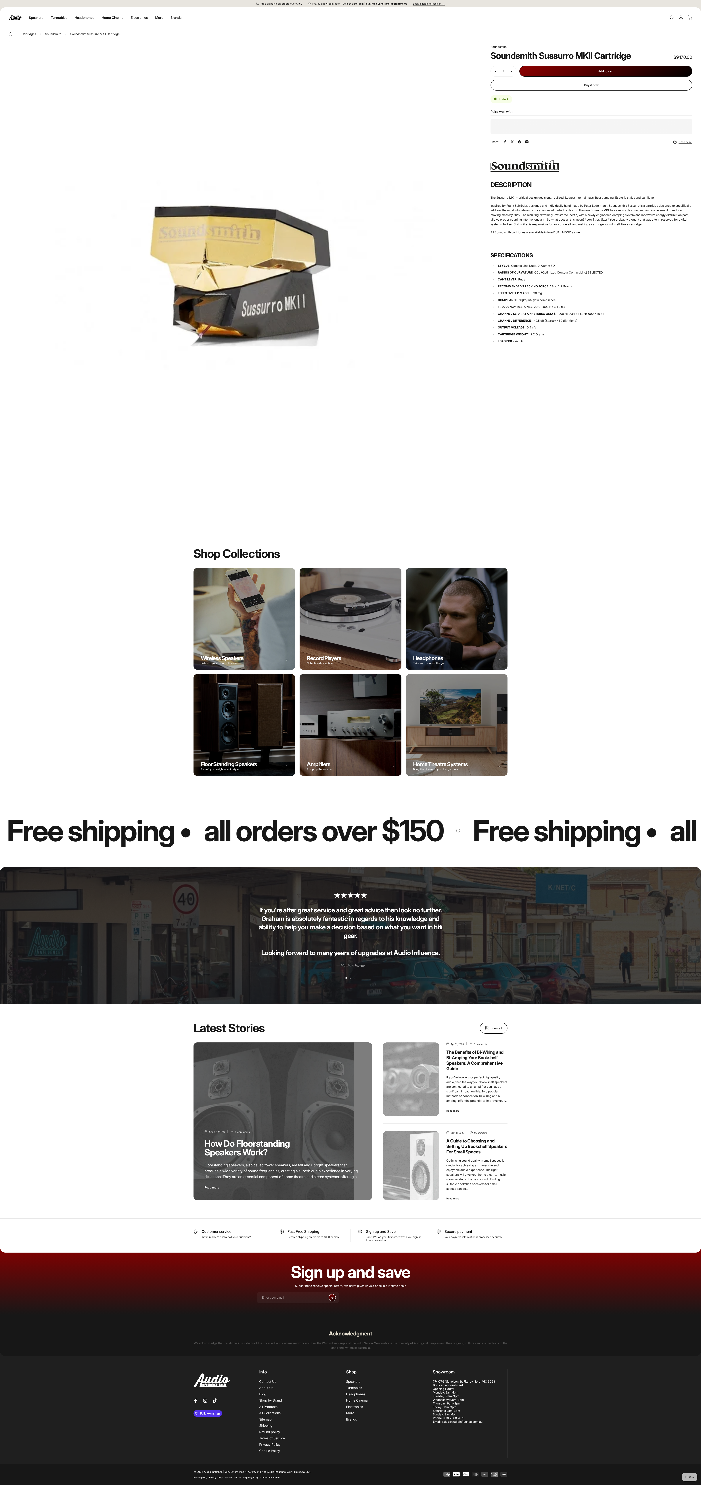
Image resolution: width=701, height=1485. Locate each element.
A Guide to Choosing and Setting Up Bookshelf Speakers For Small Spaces (476, 1146)
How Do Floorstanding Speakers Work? (247, 1148)
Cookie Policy (269, 1451)
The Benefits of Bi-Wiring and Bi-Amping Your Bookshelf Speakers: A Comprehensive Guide (475, 1060)
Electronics (354, 1407)
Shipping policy (250, 1477)
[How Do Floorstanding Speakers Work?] (283, 1121)
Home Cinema (357, 1400)
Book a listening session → (429, 3)
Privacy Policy (270, 1444)
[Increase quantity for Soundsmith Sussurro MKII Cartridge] (512, 71)
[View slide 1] (346, 978)
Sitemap (265, 1419)
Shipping (265, 1425)
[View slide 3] (355, 978)
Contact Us (267, 1381)
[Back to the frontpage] (10, 34)
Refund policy (269, 1432)
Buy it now (591, 85)
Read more (211, 1187)
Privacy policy (216, 1477)
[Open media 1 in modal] (244, 275)
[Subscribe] (332, 1297)
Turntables (354, 1388)
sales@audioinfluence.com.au (462, 1421)
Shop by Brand (270, 1400)
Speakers (353, 1381)
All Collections (270, 1413)
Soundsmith (499, 47)
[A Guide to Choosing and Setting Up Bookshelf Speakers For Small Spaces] (411, 1165)
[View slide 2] (350, 978)
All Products (268, 1407)
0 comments (242, 1132)
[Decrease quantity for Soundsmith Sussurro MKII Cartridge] (495, 71)
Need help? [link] (685, 141)
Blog (262, 1394)
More (350, 1413)
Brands (351, 1419)
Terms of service (233, 1477)
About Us (266, 1388)
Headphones (355, 1394)
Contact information (270, 1477)
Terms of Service (272, 1438)
